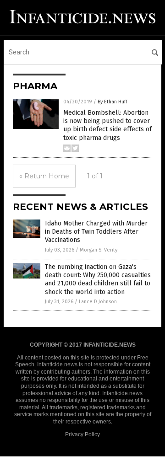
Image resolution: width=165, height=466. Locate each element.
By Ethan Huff (112, 102)
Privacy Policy (82, 434)
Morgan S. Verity (98, 250)
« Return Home (44, 176)
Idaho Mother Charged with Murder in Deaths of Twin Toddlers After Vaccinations (96, 232)
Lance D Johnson (98, 302)
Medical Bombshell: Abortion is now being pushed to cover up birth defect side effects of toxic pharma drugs (107, 125)
